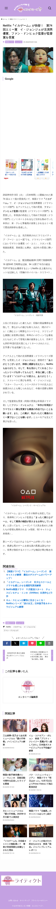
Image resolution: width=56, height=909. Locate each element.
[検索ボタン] (49, 8)
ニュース (19, 42)
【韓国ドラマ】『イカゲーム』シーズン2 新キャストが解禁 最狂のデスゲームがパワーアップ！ (29, 575)
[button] (7, 643)
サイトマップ (25, 900)
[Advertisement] (28, 112)
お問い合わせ (13, 900)
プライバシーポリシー (39, 900)
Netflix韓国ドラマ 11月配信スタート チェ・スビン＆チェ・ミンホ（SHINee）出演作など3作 (29, 592)
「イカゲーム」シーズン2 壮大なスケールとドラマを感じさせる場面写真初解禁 (29, 583)
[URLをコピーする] (49, 643)
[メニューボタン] (6, 8)
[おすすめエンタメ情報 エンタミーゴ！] (28, 8)
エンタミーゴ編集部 (28, 696)
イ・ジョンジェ (29, 627)
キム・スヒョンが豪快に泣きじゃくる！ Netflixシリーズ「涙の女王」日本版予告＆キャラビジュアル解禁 (29, 603)
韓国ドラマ (9, 42)
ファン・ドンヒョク (11, 630)
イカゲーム (17, 627)
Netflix (8, 627)
